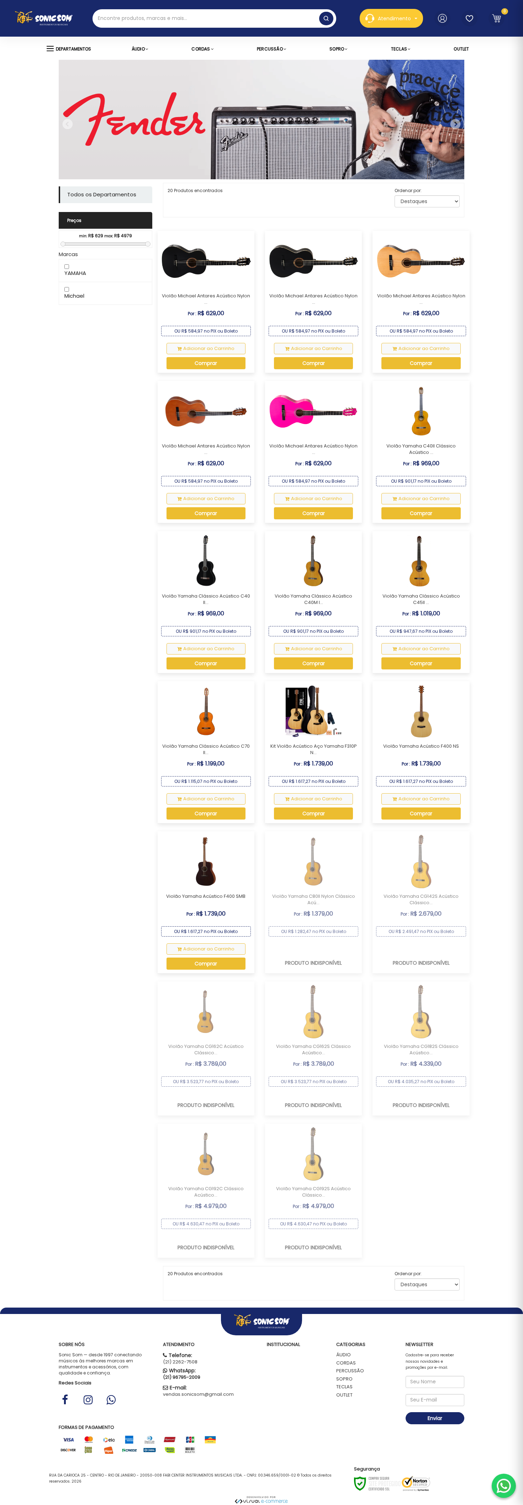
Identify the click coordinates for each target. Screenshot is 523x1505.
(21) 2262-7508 (180, 1361)
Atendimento (394, 18)
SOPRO (344, 1379)
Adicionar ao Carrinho (208, 348)
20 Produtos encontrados (195, 190)
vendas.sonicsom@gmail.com (198, 1394)
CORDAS (346, 1363)
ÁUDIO (343, 1354)
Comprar (206, 363)
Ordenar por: (408, 190)
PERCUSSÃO (350, 1370)
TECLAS (344, 1386)
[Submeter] (326, 18)
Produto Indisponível (313, 962)
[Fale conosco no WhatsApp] (504, 1486)
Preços (74, 220)
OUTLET (344, 1395)
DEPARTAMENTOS (73, 49)
